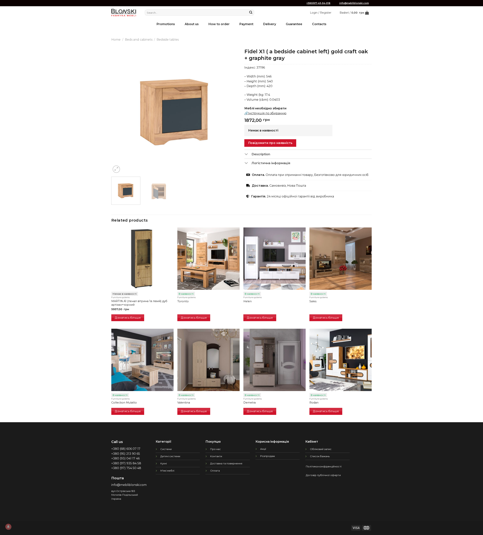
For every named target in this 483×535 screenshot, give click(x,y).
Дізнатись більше (128, 317)
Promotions (166, 24)
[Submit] (251, 12)
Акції (263, 448)
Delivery (269, 24)
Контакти (216, 456)
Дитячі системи (170, 456)
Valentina (183, 402)
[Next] (231, 110)
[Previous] (118, 110)
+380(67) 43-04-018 (318, 3)
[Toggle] (247, 154)
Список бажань (320, 456)
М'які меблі (167, 470)
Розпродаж (267, 456)
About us (192, 24)
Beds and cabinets (138, 39)
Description (260, 154)
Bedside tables (168, 39)
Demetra (249, 402)
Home (116, 39)
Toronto (183, 301)
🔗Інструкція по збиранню (265, 113)
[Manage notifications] (8, 527)
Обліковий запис (320, 449)
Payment (246, 24)
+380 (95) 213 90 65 (125, 453)
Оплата (215, 470)
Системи (166, 449)
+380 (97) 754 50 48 (126, 468)
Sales (312, 301)
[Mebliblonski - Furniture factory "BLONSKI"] (123, 12)
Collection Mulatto (124, 402)
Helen (247, 301)
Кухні (163, 463)
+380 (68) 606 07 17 (125, 449)
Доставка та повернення (226, 463)
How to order (219, 24)
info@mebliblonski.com (354, 3)
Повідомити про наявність (270, 143)
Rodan (313, 402)
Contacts (319, 24)
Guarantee (294, 24)
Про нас (215, 449)
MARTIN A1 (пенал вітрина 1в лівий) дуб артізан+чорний (139, 302)
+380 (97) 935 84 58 (126, 463)
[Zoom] (116, 169)
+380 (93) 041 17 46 (125, 458)
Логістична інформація (270, 163)
